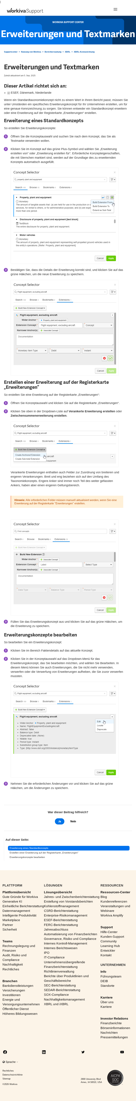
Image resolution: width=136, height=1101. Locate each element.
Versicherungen (13, 990)
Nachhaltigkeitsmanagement (64, 999)
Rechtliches (10, 969)
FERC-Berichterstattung (61, 925)
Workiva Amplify (112, 915)
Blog (104, 897)
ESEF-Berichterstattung (61, 920)
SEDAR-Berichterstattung (62, 990)
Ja (59, 821)
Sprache (11, 1062)
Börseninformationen (115, 1028)
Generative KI (12, 901)
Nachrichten (109, 1032)
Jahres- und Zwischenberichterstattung (72, 897)
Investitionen (11, 995)
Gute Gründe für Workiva (20, 897)
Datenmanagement (16, 910)
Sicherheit (9, 929)
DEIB (104, 981)
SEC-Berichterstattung (60, 985)
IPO (46, 952)
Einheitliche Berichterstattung (23, 906)
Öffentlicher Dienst (15, 1009)
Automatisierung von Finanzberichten (70, 934)
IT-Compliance (54, 957)
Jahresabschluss (56, 929)
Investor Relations (114, 1018)
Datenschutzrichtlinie (12, 1074)
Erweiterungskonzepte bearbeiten (27, 857)
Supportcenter (11, 52)
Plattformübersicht (16, 892)
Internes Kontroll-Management (65, 943)
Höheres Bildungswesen (19, 1013)
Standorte (107, 985)
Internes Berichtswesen (60, 948)
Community (109, 941)
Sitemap (6, 1078)
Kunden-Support (112, 936)
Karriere (107, 997)
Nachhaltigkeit (12, 964)
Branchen (9, 981)
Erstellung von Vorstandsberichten (68, 901)
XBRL (67, 52)
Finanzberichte (111, 1023)
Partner (7, 925)
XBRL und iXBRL (56, 1004)
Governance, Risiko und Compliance (70, 939)
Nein (73, 821)
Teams (7, 941)
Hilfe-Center (109, 932)
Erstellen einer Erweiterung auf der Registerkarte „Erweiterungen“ (44, 852)
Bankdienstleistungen (17, 985)
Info (103, 971)
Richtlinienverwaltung (59, 971)
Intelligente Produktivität (19, 915)
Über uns (107, 1002)
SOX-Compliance (56, 994)
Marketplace (11, 920)
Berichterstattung (53, 52)
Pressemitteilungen (114, 1037)
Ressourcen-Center (115, 892)
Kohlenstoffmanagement (61, 906)
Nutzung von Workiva (31, 52)
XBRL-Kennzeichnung (84, 52)
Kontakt (106, 955)
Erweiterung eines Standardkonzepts (29, 848)
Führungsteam (111, 976)
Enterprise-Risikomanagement (65, 915)
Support (107, 927)
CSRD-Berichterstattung (61, 910)
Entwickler (108, 950)
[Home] (25, 11)
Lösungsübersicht (58, 892)
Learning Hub (110, 946)
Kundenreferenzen (114, 901)
